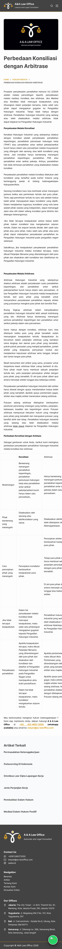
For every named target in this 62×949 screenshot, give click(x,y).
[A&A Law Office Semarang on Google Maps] (31, 931)
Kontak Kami (9, 886)
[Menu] (57, 6)
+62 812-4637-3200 (32, 724)
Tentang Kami (10, 883)
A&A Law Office (24, 4)
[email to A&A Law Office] (18, 859)
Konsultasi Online (12, 890)
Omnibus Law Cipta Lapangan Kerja (24, 775)
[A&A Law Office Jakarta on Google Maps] (31, 906)
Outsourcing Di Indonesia (18, 764)
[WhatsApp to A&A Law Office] (18, 856)
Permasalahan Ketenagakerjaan (21, 752)
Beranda (8, 876)
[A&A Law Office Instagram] (18, 863)
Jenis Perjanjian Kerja (16, 787)
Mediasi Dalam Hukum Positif (20, 811)
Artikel (7, 880)
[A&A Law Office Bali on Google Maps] (31, 923)
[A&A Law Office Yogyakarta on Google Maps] (31, 914)
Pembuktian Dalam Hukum (18, 799)
